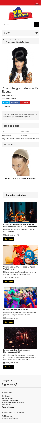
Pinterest (25, 102)
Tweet (6, 102)
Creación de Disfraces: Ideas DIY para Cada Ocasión (19, 267)
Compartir (15, 102)
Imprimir (7, 106)
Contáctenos (6, 396)
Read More (9, 239)
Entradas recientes (16, 194)
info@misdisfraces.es (11, 418)
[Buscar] (36, 24)
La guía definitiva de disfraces (15, 309)
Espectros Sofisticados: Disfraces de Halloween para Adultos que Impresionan (20, 225)
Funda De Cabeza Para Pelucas (20, 178)
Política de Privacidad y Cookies (13, 402)
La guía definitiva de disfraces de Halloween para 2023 (16, 350)
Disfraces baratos (8, 407)
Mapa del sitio (6, 405)
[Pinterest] (16, 385)
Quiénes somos (7, 398)
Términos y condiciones (10, 400)
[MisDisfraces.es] (20, 13)
